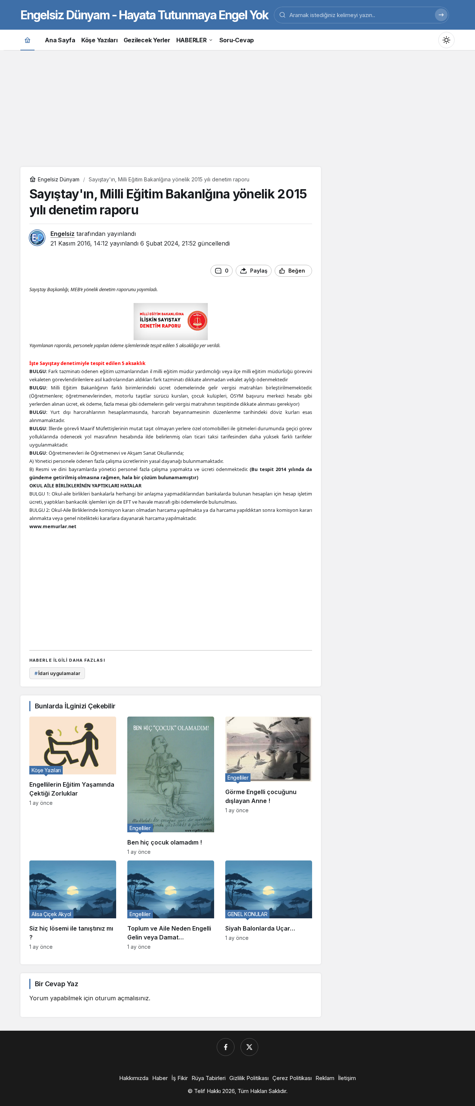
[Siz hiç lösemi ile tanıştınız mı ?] (72, 905)
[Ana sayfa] (27, 39)
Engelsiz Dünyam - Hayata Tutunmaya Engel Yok (144, 15)
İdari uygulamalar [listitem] (57, 673)
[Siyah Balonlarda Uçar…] (268, 905)
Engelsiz (62, 233)
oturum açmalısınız (122, 998)
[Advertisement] (237, 107)
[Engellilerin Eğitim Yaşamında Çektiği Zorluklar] (72, 786)
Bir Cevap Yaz (56, 984)
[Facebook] (226, 1047)
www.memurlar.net (52, 526)
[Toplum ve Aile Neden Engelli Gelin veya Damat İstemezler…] (170, 905)
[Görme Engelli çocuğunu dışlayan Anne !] (268, 786)
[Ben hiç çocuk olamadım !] (170, 786)
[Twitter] (249, 1047)
